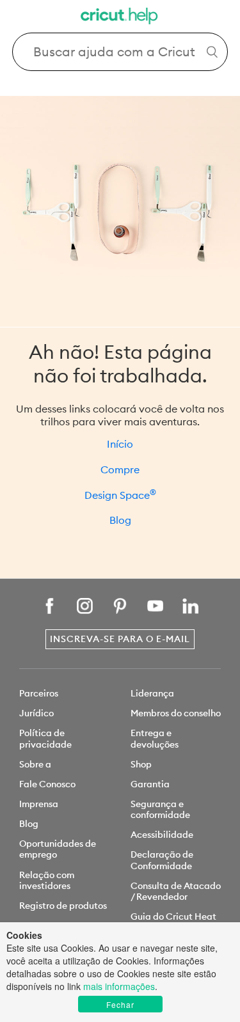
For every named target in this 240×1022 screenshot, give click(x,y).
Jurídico (36, 713)
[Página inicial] (120, 18)
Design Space (120, 495)
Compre (120, 469)
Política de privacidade (45, 738)
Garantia (150, 784)
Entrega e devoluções (155, 738)
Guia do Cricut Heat (173, 916)
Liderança (152, 693)
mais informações (119, 986)
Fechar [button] (120, 1004)
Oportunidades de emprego (57, 849)
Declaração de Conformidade (162, 860)
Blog (120, 520)
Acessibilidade (162, 834)
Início (120, 443)
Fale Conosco (47, 784)
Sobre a (35, 764)
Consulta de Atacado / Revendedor (176, 891)
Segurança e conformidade (160, 809)
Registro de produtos (63, 905)
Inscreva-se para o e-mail (120, 639)
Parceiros (38, 693)
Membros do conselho (176, 713)
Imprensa (38, 804)
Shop (141, 764)
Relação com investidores (46, 880)
